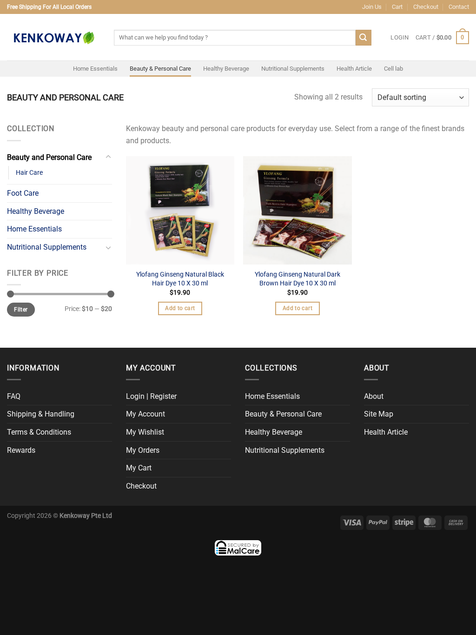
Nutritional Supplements (292, 68)
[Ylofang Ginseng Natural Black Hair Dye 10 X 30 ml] (180, 210)
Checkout (425, 6)
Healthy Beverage (226, 68)
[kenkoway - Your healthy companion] (53, 37)
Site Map (378, 414)
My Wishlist (145, 432)
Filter (20, 309)
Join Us (372, 6)
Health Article (354, 68)
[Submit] (363, 38)
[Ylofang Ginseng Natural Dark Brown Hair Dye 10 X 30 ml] (297, 210)
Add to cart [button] (180, 308)
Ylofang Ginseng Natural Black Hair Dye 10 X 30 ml (180, 279)
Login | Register (151, 396)
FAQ (13, 396)
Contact (459, 6)
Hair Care (29, 173)
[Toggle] (108, 157)
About (373, 396)
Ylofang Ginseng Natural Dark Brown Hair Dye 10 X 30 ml (297, 279)
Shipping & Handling (40, 414)
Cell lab (393, 68)
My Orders (142, 450)
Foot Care (23, 193)
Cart (397, 6)
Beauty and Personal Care (49, 157)
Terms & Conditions (39, 432)
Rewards (21, 450)
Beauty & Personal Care (160, 68)
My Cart (139, 467)
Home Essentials (95, 68)
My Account (145, 414)
